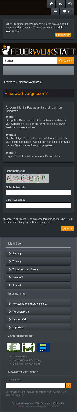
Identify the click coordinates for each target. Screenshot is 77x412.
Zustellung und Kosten (24, 269)
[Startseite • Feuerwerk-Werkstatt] (38, 49)
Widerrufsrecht (20, 311)
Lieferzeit (17, 277)
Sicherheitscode (15, 171)
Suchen (67, 60)
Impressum (18, 327)
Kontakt (16, 285)
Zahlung (16, 261)
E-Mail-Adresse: (15, 199)
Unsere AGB (19, 319)
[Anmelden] (68, 385)
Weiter (66, 228)
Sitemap (16, 253)
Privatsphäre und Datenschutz (29, 303)
